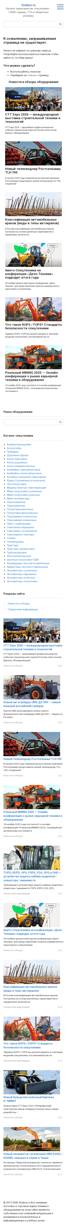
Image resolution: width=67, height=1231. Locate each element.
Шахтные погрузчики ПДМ (22, 559)
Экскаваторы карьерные (21, 574)
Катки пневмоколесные (21, 466)
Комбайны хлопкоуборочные (24, 473)
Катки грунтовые (17, 458)
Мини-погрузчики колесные (23, 494)
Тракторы (12, 545)
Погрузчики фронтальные (22, 512)
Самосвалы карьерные (20, 527)
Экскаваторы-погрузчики (22, 581)
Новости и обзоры (19, 603)
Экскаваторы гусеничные (22, 570)
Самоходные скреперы (20, 534)
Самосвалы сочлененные (22, 530)
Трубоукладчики (16, 552)
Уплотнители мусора (19, 556)
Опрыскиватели (16, 502)
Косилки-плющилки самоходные (26, 476)
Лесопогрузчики (16, 484)
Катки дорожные (17, 462)
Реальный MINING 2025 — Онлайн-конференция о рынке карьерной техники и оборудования (32, 376)
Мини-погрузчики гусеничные (24, 491)
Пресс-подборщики (19, 523)
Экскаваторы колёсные (21, 577)
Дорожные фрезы (18, 455)
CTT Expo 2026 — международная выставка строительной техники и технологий (32, 118)
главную (32, 75)
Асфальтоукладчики (19, 444)
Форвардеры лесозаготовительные (28, 563)
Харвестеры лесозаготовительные (27, 566)
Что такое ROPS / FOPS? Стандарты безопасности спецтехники (33, 326)
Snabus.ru (28, 5)
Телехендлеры (15, 541)
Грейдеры (13, 451)
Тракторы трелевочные (21, 548)
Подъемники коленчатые (22, 516)
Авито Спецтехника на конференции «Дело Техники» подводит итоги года (29, 273)
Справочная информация (23, 609)
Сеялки (11, 538)
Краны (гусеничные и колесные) (26, 480)
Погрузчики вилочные (20, 509)
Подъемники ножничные (21, 520)
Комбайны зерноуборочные (23, 469)
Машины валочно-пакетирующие (26, 487)
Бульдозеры (14, 448)
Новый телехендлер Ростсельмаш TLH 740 (32, 170)
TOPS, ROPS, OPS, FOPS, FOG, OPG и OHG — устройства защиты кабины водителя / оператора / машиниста (32, 876)
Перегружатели (16, 505)
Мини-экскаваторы (18, 498)
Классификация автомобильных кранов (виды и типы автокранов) (32, 221)
